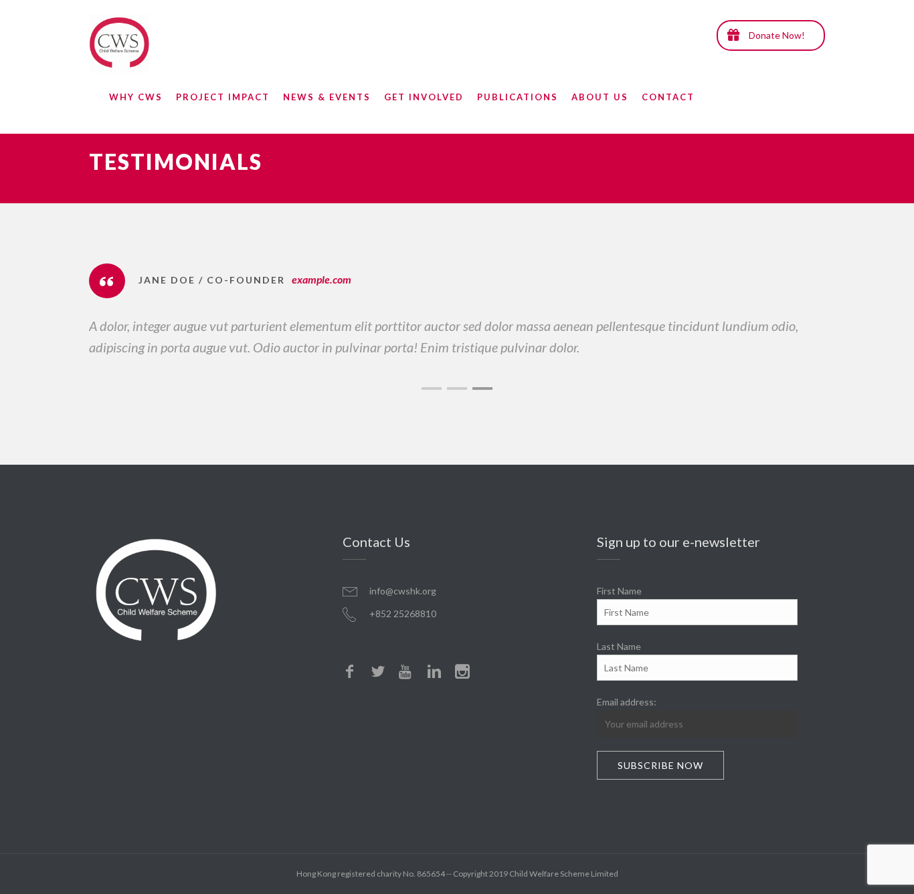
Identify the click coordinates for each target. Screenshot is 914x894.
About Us (599, 97)
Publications (517, 97)
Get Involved (424, 97)
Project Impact (223, 97)
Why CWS (136, 97)
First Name (619, 590)
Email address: (626, 701)
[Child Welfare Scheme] (119, 43)
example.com (321, 279)
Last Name (619, 646)
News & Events (327, 97)
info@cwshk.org (402, 590)
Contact (668, 97)
